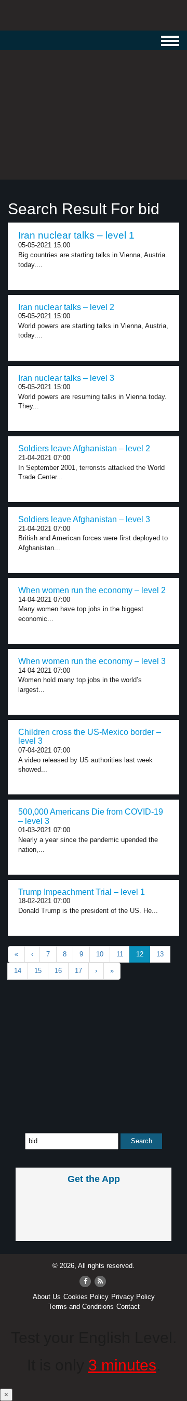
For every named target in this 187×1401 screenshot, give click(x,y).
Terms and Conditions (81, 1306)
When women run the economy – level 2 (92, 590)
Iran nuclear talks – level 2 (66, 307)
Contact (128, 1306)
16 (58, 971)
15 (38, 971)
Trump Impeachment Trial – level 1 (81, 892)
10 (99, 954)
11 (119, 954)
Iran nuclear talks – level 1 (76, 235)
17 (78, 971)
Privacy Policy (133, 1297)
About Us (47, 1297)
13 (160, 954)
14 (17, 971)
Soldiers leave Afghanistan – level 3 (84, 519)
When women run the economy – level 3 (92, 661)
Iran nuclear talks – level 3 (66, 378)
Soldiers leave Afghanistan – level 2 (84, 448)
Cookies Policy (86, 1297)
